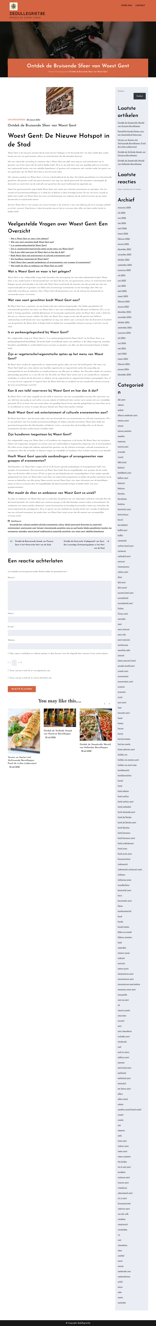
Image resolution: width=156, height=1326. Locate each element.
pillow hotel (123, 1099)
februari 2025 (124, 301)
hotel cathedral (124, 807)
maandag (122, 948)
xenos (120, 1287)
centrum (121, 561)
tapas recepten (124, 1157)
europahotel (123, 598)
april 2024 (122, 354)
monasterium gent (126, 979)
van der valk (123, 1214)
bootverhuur (123, 515)
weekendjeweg (124, 1277)
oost (120, 1026)
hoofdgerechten (125, 775)
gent (34, 528)
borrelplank (123, 525)
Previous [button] (104, 703)
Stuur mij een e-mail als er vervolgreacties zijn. (30, 671)
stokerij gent (123, 1146)
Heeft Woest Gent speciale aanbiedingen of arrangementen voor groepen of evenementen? (51, 262)
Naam (11, 613)
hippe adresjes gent (126, 749)
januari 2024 (123, 369)
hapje (120, 718)
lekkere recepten (125, 937)
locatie (80, 528)
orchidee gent (124, 1036)
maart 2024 (123, 359)
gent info (122, 635)
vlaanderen (122, 1245)
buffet (120, 535)
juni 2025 (122, 281)
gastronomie (26, 528)
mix (110, 528)
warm (120, 1261)
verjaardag (122, 1230)
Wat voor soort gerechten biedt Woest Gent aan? (32, 242)
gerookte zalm (124, 650)
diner (120, 577)
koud (120, 916)
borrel (120, 520)
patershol (122, 1083)
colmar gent (123, 572)
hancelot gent (124, 713)
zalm (120, 1292)
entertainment (14, 528)
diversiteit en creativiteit (91, 525)
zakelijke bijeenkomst (95, 531)
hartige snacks (124, 744)
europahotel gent (125, 603)
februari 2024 (124, 364)
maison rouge (124, 953)
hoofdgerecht (123, 770)
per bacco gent (124, 1089)
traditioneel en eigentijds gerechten (55, 531)
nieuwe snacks (124, 1010)
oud (119, 1047)
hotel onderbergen (126, 843)
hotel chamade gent (126, 812)
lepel (120, 943)
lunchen (104, 528)
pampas (121, 1063)
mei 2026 (122, 223)
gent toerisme (124, 640)
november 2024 (124, 317)
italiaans (121, 875)
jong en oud (71, 528)
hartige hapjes (124, 739)
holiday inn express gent (128, 760)
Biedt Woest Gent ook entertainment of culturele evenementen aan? (40, 256)
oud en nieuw (123, 1052)
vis (119, 1235)
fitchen (121, 608)
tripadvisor (122, 1188)
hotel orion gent (125, 854)
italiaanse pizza (124, 880)
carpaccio (122, 551)
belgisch (121, 483)
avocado (121, 452)
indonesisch (123, 864)
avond (120, 457)
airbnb (120, 410)
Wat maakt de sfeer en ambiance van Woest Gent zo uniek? (37, 266)
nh (119, 1005)
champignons (123, 567)
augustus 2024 (124, 333)
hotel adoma (123, 791)
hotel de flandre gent (127, 822)
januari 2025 (123, 307)
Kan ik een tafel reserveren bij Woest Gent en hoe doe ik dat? (38, 252)
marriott (121, 963)
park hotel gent (124, 1068)
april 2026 (122, 228)
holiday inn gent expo (127, 765)
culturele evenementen (48, 525)
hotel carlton (123, 796)
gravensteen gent (125, 682)
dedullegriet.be (27, 14)
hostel (120, 781)
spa (119, 1125)
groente (121, 687)
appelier (121, 436)
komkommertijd (124, 911)
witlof (120, 1282)
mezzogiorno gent (125, 974)
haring (120, 729)
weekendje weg (124, 1271)
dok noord (122, 588)
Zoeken (121, 91)
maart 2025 (123, 296)
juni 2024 (122, 343)
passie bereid (33, 531)
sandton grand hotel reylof (129, 1110)
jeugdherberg (123, 885)
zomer (120, 1297)
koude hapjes (123, 927)
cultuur (61, 525)
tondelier (121, 1172)
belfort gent (123, 478)
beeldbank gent (124, 473)
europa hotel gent (125, 593)
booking (121, 504)
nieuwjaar (122, 1016)
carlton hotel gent (125, 546)
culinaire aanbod (30, 525)
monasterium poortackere (129, 984)
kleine (120, 906)
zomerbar (122, 1303)
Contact (140, 6)
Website (11, 640)
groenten (122, 692)
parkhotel (122, 1073)
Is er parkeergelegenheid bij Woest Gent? (29, 245)
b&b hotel (122, 462)
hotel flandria (123, 828)
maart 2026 (123, 234)
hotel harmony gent (126, 838)
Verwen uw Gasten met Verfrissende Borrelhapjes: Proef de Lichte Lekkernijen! (22, 760)
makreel (121, 958)
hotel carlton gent (125, 802)
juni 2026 (122, 218)
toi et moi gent (124, 1167)
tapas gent (122, 1151)
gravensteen (123, 676)
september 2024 (125, 328)
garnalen (122, 619)
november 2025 (124, 255)
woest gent (80, 531)
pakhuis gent (123, 1057)
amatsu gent (123, 421)
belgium (121, 488)
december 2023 (124, 375)
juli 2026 (121, 213)
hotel (120, 786)
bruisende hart (16, 525)
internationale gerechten (55, 528)
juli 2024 (121, 338)
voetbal (121, 1256)
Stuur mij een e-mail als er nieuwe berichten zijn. (31, 678)
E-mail (11, 627)
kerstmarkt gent (125, 901)
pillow (120, 1094)
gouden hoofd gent (126, 666)
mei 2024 (122, 348)
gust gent (122, 702)
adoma (121, 405)
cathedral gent (124, 556)
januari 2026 (123, 244)
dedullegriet (16, 521)
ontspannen (13, 531)
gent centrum (123, 629)
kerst (120, 896)
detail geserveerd (72, 525)
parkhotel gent (124, 1078)
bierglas (121, 494)
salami (120, 1104)
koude (120, 922)
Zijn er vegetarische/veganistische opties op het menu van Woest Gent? (42, 249)
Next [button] (109, 703)
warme (120, 1266)
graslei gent (123, 671)
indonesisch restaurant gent (130, 869)
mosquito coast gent (127, 989)
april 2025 (122, 291)
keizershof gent (124, 890)
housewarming (124, 859)
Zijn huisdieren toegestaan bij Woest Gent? (30, 259)
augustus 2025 (124, 270)
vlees (120, 1250)
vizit (119, 1240)
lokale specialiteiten (92, 528)
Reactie (11, 578)
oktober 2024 (124, 322)
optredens (23, 531)
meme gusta (123, 969)
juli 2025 (121, 275)
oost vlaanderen (125, 1031)
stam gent (122, 1141)
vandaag (121, 1219)
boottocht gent (124, 509)
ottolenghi (122, 1042)
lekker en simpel (125, 932)
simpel (120, 1115)
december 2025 (124, 249)
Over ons (126, 6)
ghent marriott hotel (127, 661)
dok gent (122, 582)
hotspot (40, 528)
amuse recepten (124, 431)
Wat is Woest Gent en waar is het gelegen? (30, 239)
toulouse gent (124, 1177)
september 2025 (125, 265)
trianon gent (123, 1183)
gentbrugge (123, 645)
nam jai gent (123, 1000)
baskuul (121, 468)
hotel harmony (124, 833)
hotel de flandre (125, 817)
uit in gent (122, 1198)
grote (120, 697)
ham (120, 708)
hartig (120, 734)
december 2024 (124, 312)
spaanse (121, 1130)
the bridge (122, 1162)
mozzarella (122, 995)
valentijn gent (124, 1209)
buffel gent (122, 530)
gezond (121, 655)
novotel (121, 1021)
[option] (24, 739)
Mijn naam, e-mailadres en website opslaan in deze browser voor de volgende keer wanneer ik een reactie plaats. (59, 654)
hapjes (120, 723)
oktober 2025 (123, 260)
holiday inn (122, 755)
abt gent (121, 400)
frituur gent (123, 614)
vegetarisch (123, 1224)
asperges (122, 441)
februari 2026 (124, 239)
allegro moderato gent (127, 415)
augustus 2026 (124, 208)
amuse (120, 426)
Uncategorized (16, 120)
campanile (122, 541)
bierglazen (122, 499)
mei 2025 (122, 286)
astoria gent (123, 447)
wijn (73, 531)
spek (120, 1136)
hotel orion (122, 849)
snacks (120, 1120)
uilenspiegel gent (125, 1193)
